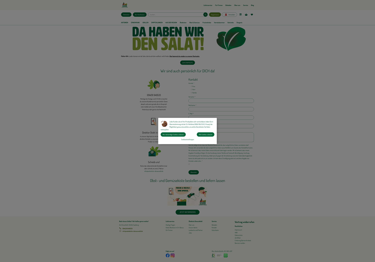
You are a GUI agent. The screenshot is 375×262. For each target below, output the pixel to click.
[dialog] (187, 131)
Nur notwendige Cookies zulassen (173, 134)
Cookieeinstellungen (187, 139)
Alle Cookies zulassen (205, 134)
